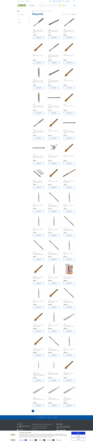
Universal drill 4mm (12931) (38, 55)
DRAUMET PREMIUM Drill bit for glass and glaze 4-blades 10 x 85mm (38, 132)
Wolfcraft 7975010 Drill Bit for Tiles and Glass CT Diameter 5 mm (38, 107)
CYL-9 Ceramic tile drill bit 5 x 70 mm (38, 206)
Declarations (42, 417)
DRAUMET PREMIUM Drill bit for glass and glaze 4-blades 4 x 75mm (53, 31)
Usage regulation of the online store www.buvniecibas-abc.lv (42, 424)
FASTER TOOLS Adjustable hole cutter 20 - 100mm (53, 157)
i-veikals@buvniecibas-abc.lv (60, 1)
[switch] (35, 440)
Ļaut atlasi (78, 436)
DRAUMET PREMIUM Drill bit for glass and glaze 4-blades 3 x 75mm (38, 31)
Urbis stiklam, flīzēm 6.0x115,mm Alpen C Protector (53, 399)
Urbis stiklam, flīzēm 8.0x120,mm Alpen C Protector (69, 326)
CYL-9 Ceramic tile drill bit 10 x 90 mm (38, 302)
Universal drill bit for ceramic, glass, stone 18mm (38, 326)
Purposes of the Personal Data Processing (39, 428)
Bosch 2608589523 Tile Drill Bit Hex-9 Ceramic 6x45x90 (53, 374)
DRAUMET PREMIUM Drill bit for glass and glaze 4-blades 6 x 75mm (53, 56)
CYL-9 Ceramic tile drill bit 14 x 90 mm (53, 326)
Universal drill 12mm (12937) (53, 181)
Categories (32, 5)
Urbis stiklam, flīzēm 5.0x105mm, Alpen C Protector (38, 399)
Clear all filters (21, 14)
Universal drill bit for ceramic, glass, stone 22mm (69, 374)
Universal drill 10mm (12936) (69, 156)
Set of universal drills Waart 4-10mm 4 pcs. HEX (69, 278)
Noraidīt (78, 439)
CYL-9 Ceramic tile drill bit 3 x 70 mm (69, 206)
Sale (65, 5)
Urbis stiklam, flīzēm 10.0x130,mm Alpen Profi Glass (53, 350)
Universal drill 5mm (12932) (68, 55)
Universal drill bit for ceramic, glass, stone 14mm (38, 278)
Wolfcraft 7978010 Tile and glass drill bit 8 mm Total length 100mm (69, 132)
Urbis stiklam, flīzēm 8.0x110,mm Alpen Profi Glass (69, 302)
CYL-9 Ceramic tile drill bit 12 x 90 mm (69, 350)
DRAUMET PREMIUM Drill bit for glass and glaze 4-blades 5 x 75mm (69, 31)
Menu (74, 1)
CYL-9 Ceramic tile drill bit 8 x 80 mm (53, 278)
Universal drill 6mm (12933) (68, 80)
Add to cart (38, 37)
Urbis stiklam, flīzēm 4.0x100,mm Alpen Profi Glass (69, 230)
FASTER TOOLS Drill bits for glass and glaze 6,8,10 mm (37, 182)
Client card (27, 1)
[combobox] (50, 5)
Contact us (50, 1)
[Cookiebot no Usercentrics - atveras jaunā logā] (13, 440)
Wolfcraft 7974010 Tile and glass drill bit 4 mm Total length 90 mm (38, 81)
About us (55, 417)
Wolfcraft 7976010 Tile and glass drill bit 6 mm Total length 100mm (53, 107)
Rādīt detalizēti (58, 440)
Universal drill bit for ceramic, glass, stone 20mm (38, 350)
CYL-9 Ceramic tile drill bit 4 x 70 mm (53, 230)
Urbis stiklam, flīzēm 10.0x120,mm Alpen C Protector (67, 399)
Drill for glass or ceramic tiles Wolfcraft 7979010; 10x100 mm (38, 157)
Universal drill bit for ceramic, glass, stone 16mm (53, 302)
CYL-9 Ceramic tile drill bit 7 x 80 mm (69, 254)
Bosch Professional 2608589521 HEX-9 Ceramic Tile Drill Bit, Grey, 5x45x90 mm (38, 374)
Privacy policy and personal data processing (39, 426)
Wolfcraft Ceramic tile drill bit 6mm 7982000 (69, 182)
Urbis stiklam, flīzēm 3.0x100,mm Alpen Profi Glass (53, 206)
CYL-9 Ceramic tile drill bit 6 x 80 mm (38, 230)
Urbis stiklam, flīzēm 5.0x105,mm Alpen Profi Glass (38, 254)
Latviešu (18, 1)
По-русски (22, 1)
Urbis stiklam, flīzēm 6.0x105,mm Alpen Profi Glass (53, 254)
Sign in (69, 1)
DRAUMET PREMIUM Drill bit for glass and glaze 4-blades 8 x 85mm (53, 81)
